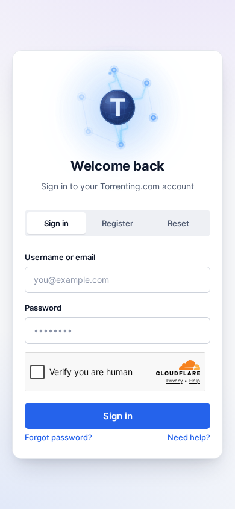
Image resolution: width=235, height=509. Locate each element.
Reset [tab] (178, 223)
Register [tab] (117, 223)
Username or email (60, 257)
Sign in (118, 416)
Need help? (189, 437)
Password (43, 307)
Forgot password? (58, 437)
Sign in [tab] (56, 223)
